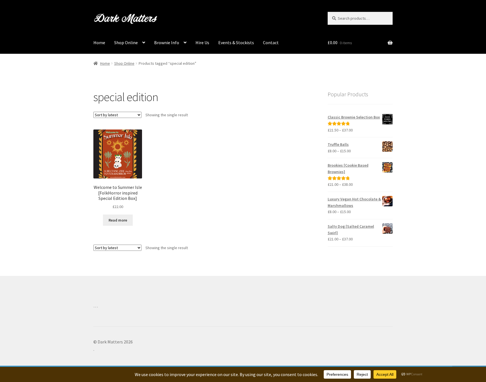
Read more (118, 220)
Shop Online (126, 42)
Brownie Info (166, 42)
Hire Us (202, 42)
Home (99, 42)
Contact (271, 42)
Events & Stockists (236, 42)
